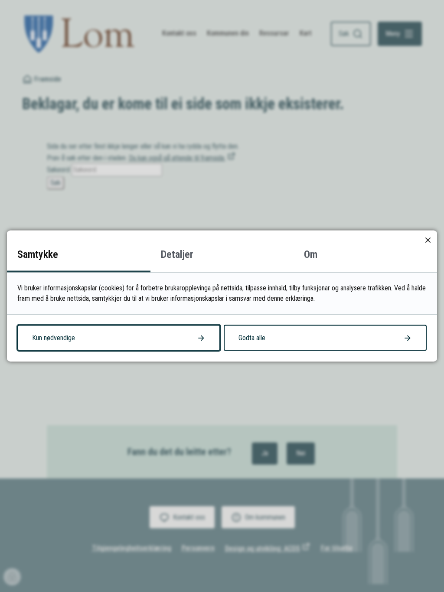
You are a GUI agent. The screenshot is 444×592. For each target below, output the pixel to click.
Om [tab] (310, 254)
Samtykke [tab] (37, 254)
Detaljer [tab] (177, 254)
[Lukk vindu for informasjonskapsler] (428, 240)
